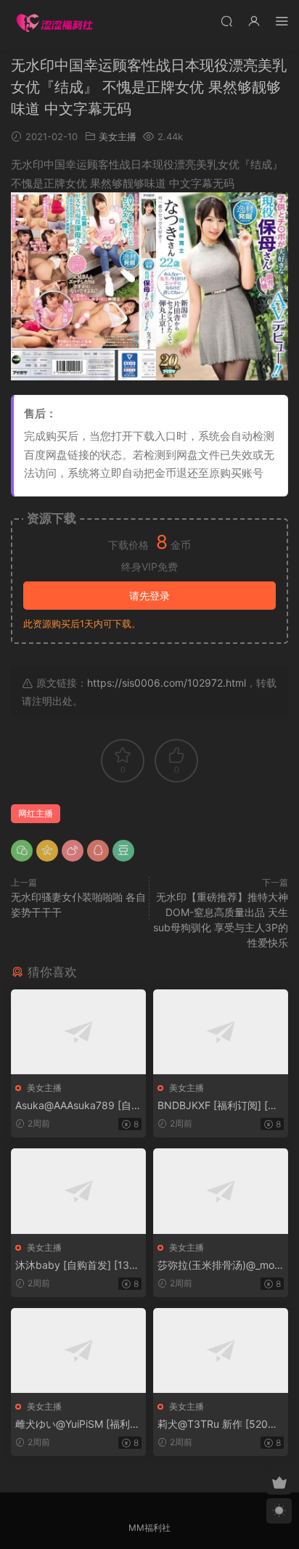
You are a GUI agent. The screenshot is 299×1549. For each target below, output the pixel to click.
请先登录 (149, 595)
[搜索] (226, 21)
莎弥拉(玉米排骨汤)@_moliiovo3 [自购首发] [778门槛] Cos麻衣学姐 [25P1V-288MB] (219, 1265)
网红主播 (35, 813)
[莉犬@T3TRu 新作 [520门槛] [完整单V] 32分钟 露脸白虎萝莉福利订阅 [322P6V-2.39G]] (220, 1350)
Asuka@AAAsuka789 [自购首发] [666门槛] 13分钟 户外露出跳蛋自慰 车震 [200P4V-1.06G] (78, 1106)
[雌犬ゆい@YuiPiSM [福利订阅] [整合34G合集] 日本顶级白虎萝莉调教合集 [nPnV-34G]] (78, 1350)
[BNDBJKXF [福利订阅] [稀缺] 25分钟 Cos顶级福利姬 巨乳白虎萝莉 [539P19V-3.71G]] (220, 1031)
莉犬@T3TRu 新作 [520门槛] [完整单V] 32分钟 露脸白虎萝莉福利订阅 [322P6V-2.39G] (220, 1424)
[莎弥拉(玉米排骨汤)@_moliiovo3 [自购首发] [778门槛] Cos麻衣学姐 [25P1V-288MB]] (220, 1190)
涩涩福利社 (54, 22)
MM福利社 (149, 1527)
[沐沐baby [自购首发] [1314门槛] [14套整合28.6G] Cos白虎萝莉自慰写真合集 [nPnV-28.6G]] (78, 1190)
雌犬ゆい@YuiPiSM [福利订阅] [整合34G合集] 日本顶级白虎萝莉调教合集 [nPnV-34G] (78, 1424)
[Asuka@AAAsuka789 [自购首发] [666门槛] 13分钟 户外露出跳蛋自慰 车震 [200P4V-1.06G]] (78, 1031)
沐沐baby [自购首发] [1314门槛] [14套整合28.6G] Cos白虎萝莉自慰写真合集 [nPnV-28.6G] (78, 1265)
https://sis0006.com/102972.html (166, 683)
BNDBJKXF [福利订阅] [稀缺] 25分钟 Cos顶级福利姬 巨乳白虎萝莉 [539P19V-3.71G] (219, 1106)
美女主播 (117, 136)
